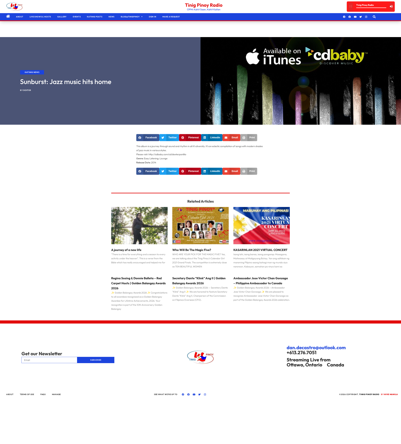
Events (77, 16)
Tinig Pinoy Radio (203, 5)
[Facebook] (344, 16)
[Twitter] (360, 16)
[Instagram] (366, 16)
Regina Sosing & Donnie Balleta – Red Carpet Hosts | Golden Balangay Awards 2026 (138, 283)
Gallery (62, 16)
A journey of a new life (126, 250)
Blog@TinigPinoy (130, 16)
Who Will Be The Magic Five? (191, 250)
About (19, 16)
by (389, 394)
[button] (374, 16)
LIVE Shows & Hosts (40, 16)
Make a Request (171, 16)
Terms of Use (27, 394)
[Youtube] (355, 16)
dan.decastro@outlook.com (316, 347)
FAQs (43, 394)
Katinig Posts (94, 16)
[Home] (8, 16)
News (112, 16)
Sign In (152, 16)
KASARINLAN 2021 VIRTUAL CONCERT (260, 250)
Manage (56, 394)
